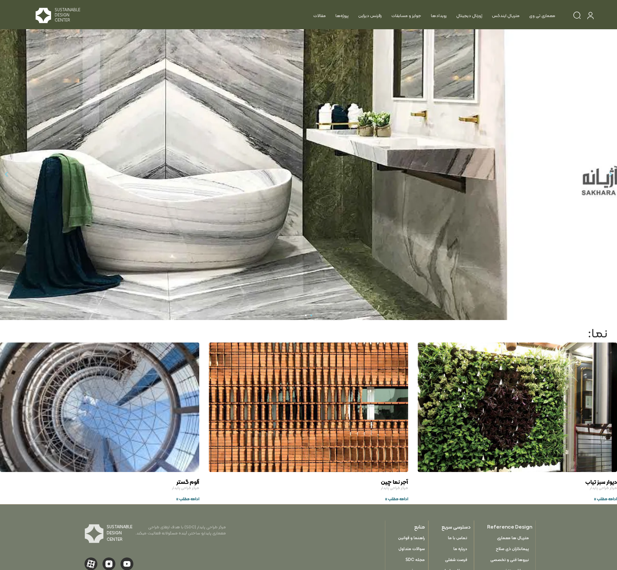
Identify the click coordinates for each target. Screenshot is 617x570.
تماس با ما (457, 537)
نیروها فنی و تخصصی (509, 559)
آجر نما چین (394, 482)
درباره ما (460, 548)
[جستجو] (577, 16)
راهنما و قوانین (411, 537)
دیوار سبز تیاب (601, 482)
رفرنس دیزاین (370, 15)
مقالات (319, 15)
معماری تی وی (542, 15)
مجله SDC (415, 559)
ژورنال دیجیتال (469, 15)
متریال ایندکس (506, 15)
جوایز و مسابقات (406, 15)
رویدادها (439, 15)
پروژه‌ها (342, 15)
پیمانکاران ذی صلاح (512, 548)
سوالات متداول (411, 548)
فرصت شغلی (456, 559)
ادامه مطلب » (605, 499)
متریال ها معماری (513, 537)
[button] (610, 174)
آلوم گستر (187, 482)
